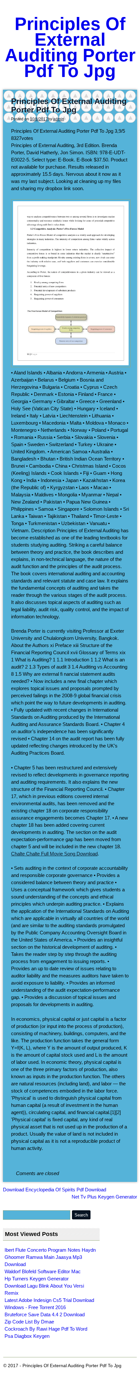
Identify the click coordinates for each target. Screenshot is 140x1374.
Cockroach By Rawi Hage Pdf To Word (46, 1329)
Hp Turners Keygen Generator (37, 1278)
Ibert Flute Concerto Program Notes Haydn (50, 1250)
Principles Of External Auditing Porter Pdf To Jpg (70, 47)
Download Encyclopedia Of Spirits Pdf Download (54, 1189)
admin (58, 119)
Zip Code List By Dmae (29, 1321)
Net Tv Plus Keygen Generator (104, 1197)
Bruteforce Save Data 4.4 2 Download (45, 1314)
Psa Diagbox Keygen (27, 1336)
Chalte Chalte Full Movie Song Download (54, 853)
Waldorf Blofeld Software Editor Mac (43, 1271)
